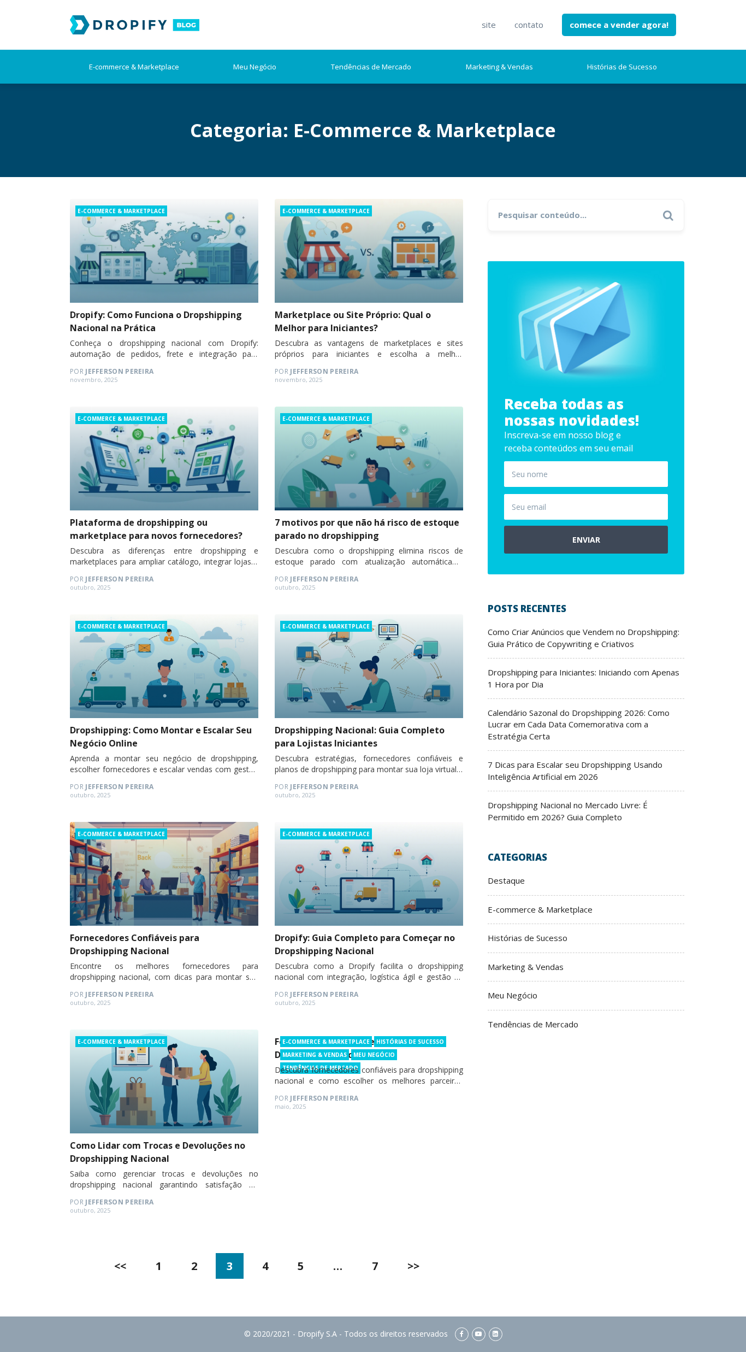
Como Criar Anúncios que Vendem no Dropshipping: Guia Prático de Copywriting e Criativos (583, 637)
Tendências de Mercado (371, 67)
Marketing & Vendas (499, 67)
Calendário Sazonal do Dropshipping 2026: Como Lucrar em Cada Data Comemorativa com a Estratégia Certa (579, 724)
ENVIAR (586, 539)
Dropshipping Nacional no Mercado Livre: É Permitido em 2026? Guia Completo (568, 811)
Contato (528, 24)
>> (413, 1266)
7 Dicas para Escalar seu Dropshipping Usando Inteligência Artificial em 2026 (575, 770)
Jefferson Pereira (111, 371)
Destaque (506, 880)
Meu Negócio (254, 67)
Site (489, 24)
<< (120, 1266)
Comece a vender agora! (619, 24)
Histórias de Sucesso (622, 67)
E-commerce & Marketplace (134, 67)
